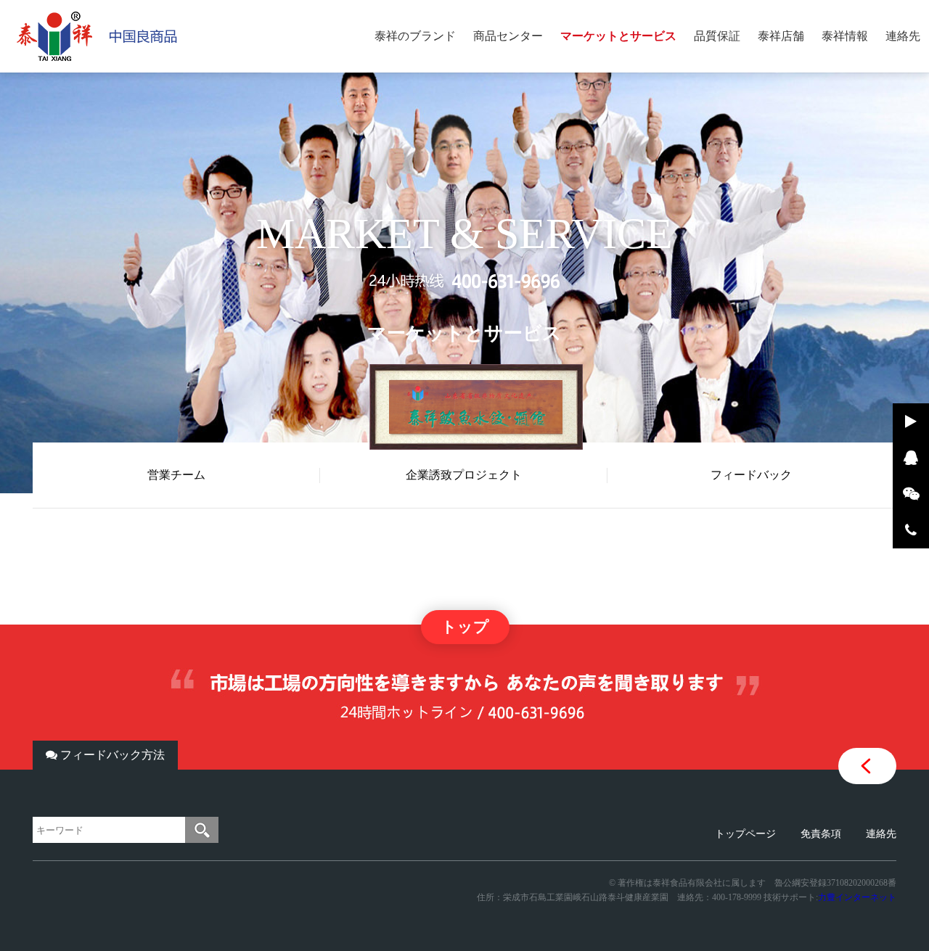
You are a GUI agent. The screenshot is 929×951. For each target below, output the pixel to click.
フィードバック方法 (111, 755)
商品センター (508, 36)
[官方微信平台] (911, 494)
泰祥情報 (845, 36)
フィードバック (751, 475)
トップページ (745, 833)
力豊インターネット (857, 897)
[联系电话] (911, 530)
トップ (465, 626)
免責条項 (821, 833)
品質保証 (717, 36)
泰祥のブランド (415, 36)
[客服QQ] (911, 458)
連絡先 (902, 36)
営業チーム (176, 475)
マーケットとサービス (618, 36)
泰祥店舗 (781, 36)
